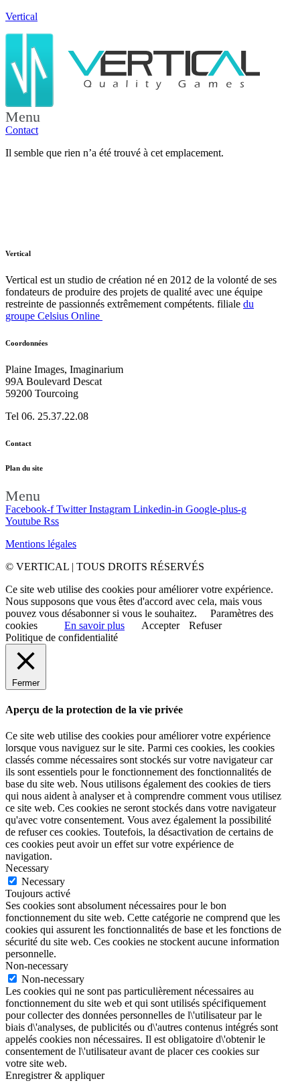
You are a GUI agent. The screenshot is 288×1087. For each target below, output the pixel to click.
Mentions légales (40, 544)
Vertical (21, 16)
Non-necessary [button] (36, 965)
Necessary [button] (27, 868)
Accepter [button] (160, 625)
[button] (144, 117)
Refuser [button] (205, 625)
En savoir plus (94, 625)
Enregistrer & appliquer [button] (54, 1075)
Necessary (43, 881)
